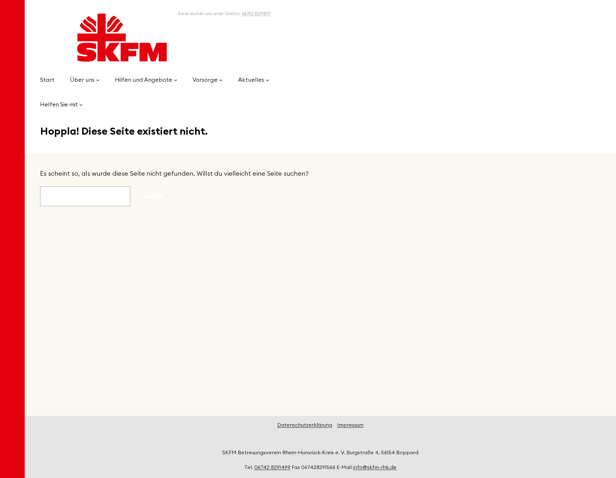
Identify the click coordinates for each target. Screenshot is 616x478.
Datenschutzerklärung (304, 425)
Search (153, 196)
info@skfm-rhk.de (375, 467)
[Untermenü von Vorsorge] (221, 80)
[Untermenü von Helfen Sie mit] (81, 104)
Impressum (350, 425)
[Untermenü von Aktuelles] (267, 80)
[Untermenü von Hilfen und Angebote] (175, 80)
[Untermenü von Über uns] (97, 80)
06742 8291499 (256, 13)
